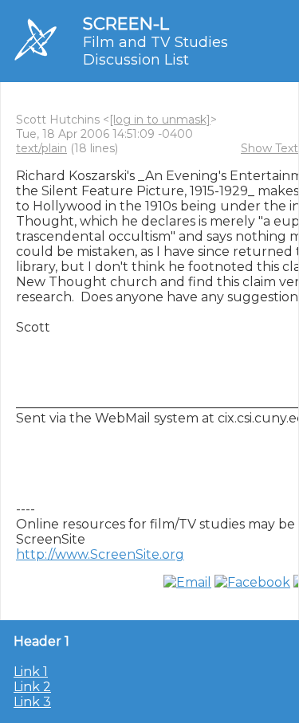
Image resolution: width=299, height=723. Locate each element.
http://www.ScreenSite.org (100, 554)
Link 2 (32, 686)
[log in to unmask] (159, 119)
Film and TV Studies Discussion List (155, 51)
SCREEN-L (126, 23)
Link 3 (32, 701)
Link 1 (31, 671)
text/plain (41, 148)
